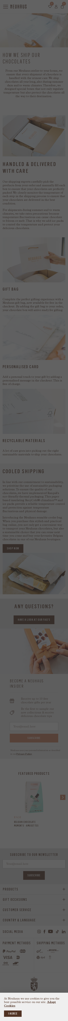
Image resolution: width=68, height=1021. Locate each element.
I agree (12, 1013)
